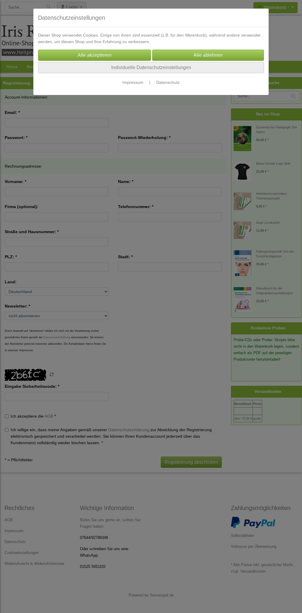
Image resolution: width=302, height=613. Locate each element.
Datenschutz (168, 82)
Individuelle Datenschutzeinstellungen (151, 67)
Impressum (132, 82)
